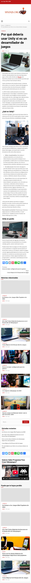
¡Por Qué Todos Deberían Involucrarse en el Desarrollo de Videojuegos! (15, 311)
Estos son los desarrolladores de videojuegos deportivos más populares (15, 543)
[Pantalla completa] (27, 478)
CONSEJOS (3, 30)
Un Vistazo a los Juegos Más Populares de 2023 (15, 287)
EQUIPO (4, 551)
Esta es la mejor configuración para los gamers (14, 268)
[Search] (29, 21)
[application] (15, 472)
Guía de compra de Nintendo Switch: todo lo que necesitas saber (15, 403)
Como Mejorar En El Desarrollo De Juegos (18, 271)
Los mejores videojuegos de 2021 (15, 380)
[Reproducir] (4, 478)
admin (3, 51)
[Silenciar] (25, 478)
